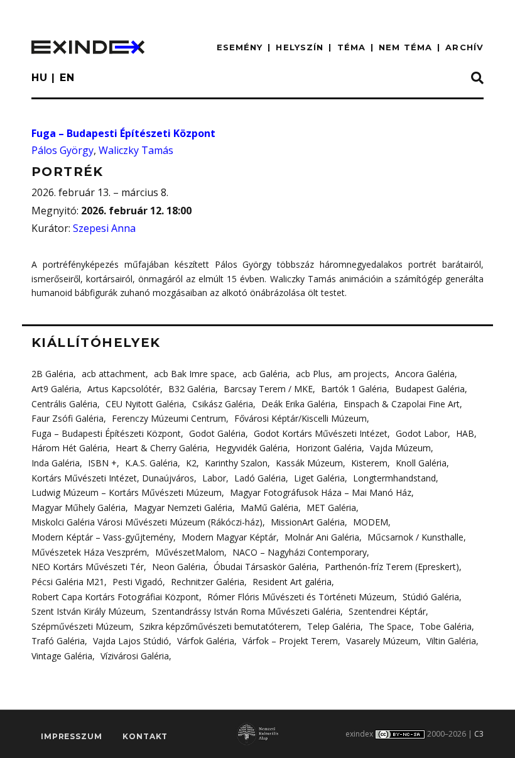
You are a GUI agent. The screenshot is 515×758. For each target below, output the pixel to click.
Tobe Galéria (446, 626)
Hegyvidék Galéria (251, 448)
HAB (465, 433)
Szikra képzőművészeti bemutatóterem (219, 626)
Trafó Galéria (58, 641)
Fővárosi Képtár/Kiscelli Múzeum (300, 418)
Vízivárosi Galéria (134, 656)
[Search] (477, 78)
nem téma (405, 47)
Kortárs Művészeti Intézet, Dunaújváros (112, 478)
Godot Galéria (217, 433)
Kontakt (145, 736)
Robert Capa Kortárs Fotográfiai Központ (115, 597)
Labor (214, 478)
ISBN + (102, 463)
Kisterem (369, 463)
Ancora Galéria (425, 374)
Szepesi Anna (104, 228)
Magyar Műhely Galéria (78, 508)
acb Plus (313, 374)
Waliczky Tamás (136, 150)
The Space (390, 626)
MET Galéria (331, 508)
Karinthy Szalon (236, 463)
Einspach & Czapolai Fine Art (402, 404)
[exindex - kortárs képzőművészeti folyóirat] (87, 47)
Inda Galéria (55, 463)
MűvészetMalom (189, 552)
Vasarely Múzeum (382, 641)
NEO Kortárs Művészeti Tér (87, 567)
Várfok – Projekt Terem (290, 641)
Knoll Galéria (421, 463)
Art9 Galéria (55, 389)
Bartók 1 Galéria (354, 389)
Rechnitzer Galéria (207, 582)
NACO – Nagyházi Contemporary (299, 552)
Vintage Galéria (61, 656)
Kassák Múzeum (309, 463)
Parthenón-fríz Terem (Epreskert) (392, 567)
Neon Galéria (178, 567)
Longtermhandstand (394, 478)
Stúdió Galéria (431, 597)
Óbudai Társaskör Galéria (265, 567)
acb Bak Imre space (194, 374)
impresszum (71, 736)
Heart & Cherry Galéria (161, 448)
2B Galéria (52, 374)
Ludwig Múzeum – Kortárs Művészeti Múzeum (126, 492)
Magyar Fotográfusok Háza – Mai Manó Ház (320, 492)
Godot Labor (422, 433)
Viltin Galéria (451, 641)
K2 (191, 463)
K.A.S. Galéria (151, 463)
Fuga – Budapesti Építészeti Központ (123, 133)
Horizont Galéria (329, 448)
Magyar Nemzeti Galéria (183, 508)
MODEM (370, 522)
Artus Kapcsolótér (123, 389)
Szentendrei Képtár (387, 611)
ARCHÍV (464, 47)
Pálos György (62, 150)
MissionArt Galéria (308, 522)
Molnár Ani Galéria (322, 537)
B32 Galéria (191, 389)
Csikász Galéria (222, 404)
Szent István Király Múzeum (87, 611)
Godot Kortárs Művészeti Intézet (321, 433)
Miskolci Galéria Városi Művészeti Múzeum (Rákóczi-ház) (147, 522)
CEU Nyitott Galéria (145, 404)
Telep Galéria (333, 626)
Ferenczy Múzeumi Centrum (169, 418)
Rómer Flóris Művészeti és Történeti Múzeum (300, 597)
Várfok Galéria (205, 641)
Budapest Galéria (430, 389)
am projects (362, 374)
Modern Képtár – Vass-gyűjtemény (102, 537)
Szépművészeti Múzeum (81, 626)
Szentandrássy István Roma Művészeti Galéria (246, 611)
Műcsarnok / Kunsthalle (415, 537)
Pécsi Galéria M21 (67, 582)
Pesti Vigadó (137, 582)
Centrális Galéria (64, 404)
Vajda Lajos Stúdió (131, 641)
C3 (479, 733)
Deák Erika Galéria (298, 404)
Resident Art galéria (292, 582)
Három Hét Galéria (69, 448)
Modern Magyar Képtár (229, 537)
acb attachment (114, 374)
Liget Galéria (319, 478)
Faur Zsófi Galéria (67, 418)
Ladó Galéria (260, 478)
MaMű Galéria (269, 508)
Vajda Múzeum (400, 448)
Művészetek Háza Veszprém (89, 552)
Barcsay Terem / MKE (268, 389)
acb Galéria (265, 374)
